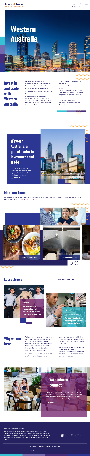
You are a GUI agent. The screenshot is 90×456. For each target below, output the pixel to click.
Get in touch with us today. (27, 199)
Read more (17, 178)
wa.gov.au (33, 446)
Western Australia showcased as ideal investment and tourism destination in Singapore (32, 310)
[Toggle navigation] (86, 5)
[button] (76, 263)
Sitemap (41, 446)
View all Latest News (67, 280)
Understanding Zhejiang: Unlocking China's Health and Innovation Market (74, 320)
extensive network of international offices (71, 87)
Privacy (48, 446)
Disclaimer (57, 446)
